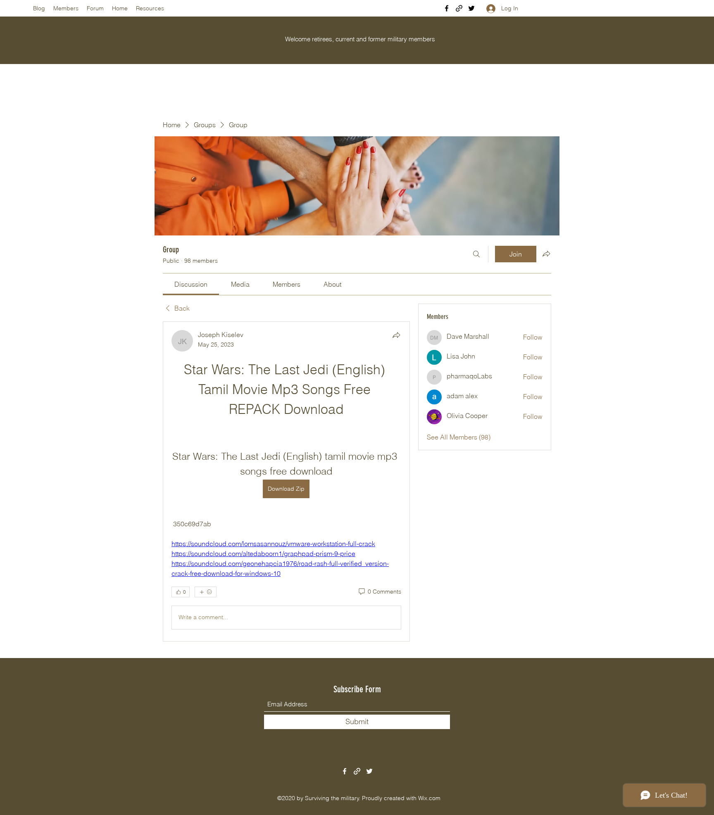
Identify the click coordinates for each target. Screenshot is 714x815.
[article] (286, 481)
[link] (190, 284)
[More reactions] (206, 592)
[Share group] (546, 254)
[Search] (476, 254)
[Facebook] (447, 8)
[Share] (396, 335)
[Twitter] (471, 8)
